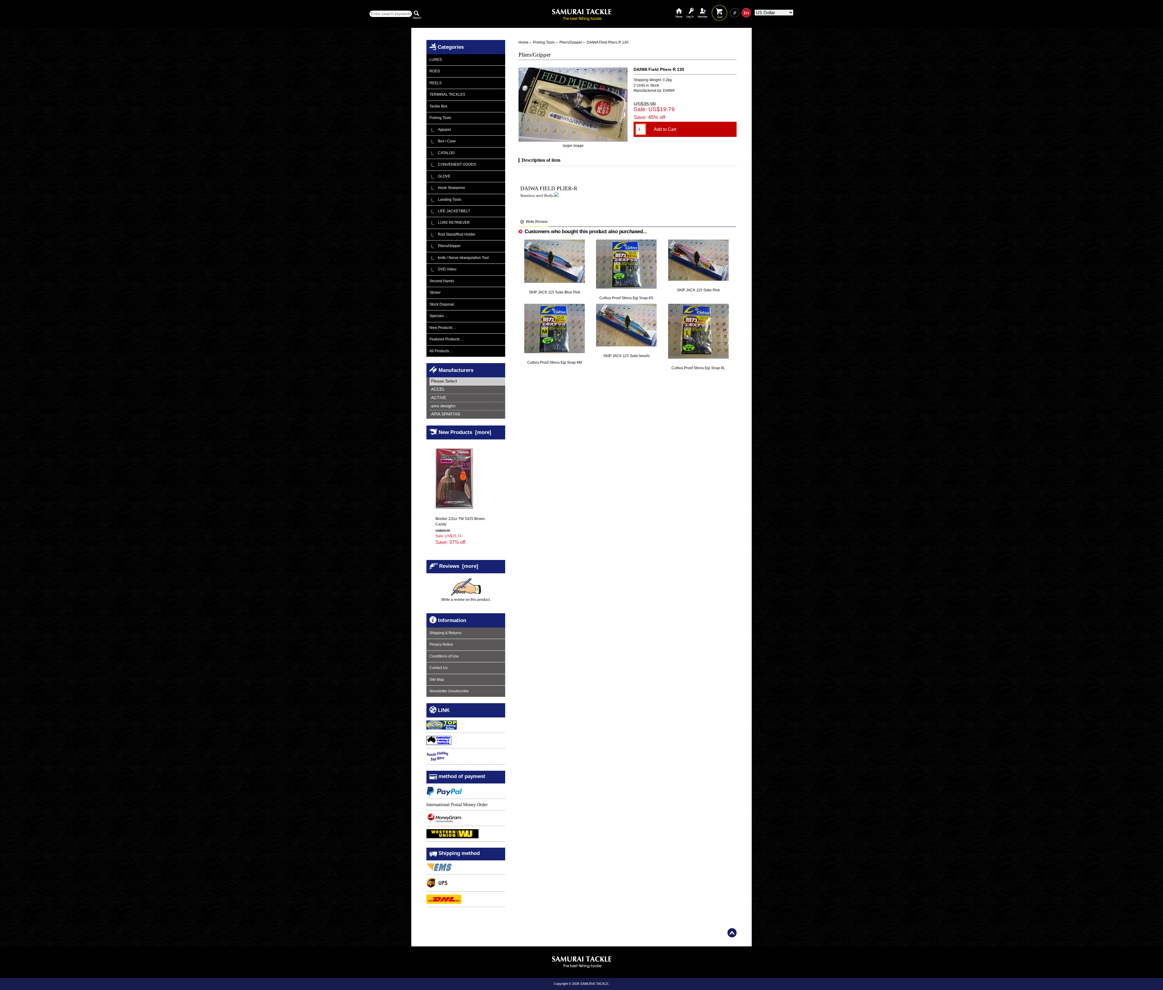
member (702, 8)
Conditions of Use (444, 656)
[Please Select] (467, 381)
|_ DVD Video (442, 269)
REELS (435, 83)
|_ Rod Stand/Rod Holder (452, 234)
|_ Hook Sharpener (447, 188)
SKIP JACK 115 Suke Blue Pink (554, 292)
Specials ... (438, 316)
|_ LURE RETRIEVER (449, 222)
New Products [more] (465, 432)
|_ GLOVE (439, 176)
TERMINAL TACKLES (447, 94)
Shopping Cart (719, 8)
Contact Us (438, 668)
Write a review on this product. (466, 600)
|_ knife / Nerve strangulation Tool (459, 258)
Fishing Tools (544, 42)
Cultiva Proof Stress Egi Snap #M (554, 362)
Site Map (436, 679)
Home (679, 8)
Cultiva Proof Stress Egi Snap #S (626, 298)
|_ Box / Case (442, 141)
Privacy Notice (441, 644)
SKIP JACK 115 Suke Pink (698, 290)
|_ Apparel (440, 129)
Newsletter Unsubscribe (449, 691)
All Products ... (441, 351)
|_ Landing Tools (445, 199)
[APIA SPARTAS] (467, 414)
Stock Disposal (441, 304)
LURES (435, 60)
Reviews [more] (458, 566)
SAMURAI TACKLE (594, 983)
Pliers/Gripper (570, 42)
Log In (690, 8)
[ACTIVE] (467, 398)
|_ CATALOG (442, 153)
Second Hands (441, 281)
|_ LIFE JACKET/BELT (449, 211)
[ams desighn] (467, 406)
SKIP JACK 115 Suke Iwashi (626, 356)
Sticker (435, 292)
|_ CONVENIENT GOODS (452, 164)
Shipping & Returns (445, 633)
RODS (434, 71)
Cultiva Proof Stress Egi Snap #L (698, 368)
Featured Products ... (446, 339)
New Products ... (442, 328)
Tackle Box (438, 106)
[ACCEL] (467, 390)
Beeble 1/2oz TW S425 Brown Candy (460, 521)
